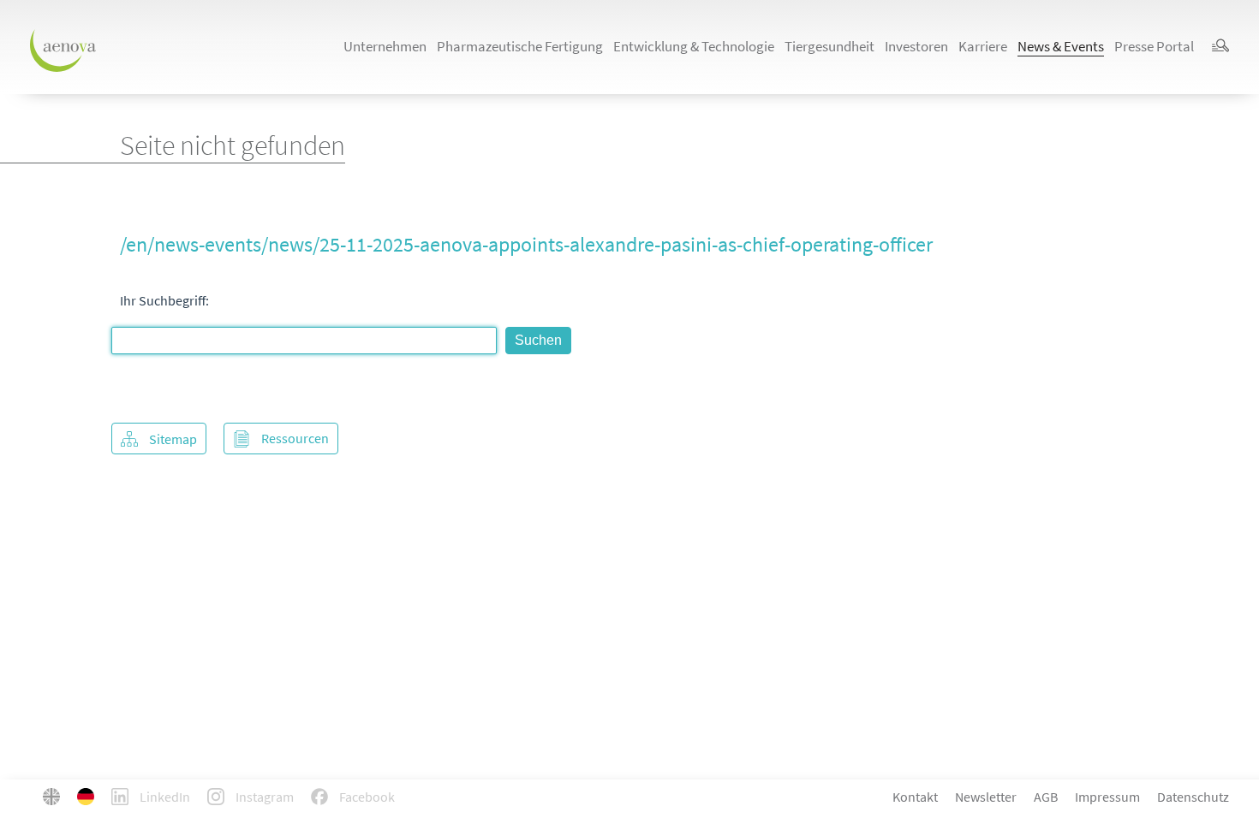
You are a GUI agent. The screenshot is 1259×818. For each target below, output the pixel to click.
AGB (1046, 796)
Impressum (1107, 796)
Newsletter (986, 796)
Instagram (263, 796)
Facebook (366, 796)
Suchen (538, 340)
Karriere (982, 46)
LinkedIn (163, 796)
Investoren (916, 46)
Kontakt (915, 796)
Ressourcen (295, 438)
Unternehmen (385, 46)
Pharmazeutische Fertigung (520, 46)
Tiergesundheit (829, 46)
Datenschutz (1193, 796)
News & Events (1060, 46)
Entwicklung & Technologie (693, 46)
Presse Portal (1154, 46)
